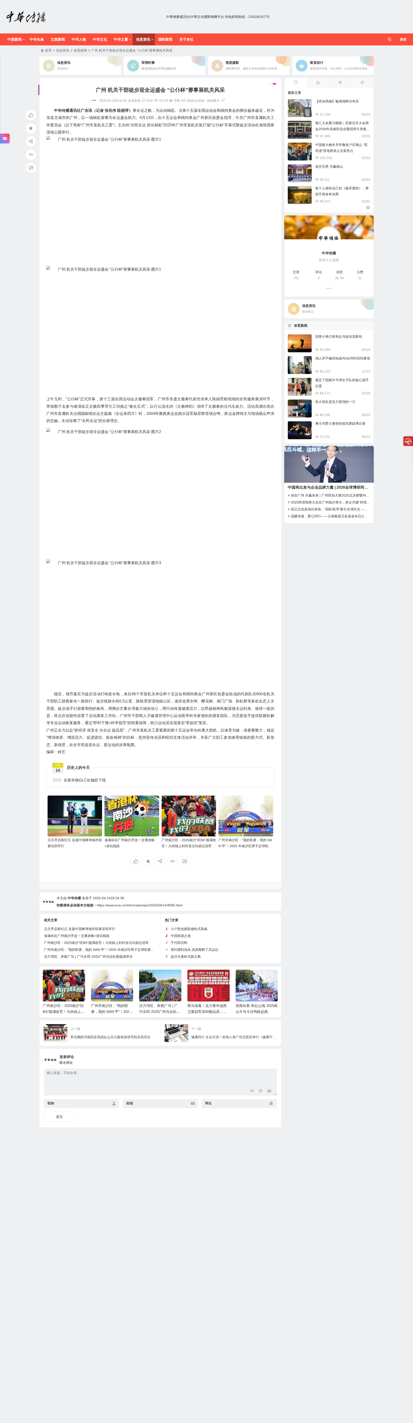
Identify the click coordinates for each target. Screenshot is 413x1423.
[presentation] (250, 977)
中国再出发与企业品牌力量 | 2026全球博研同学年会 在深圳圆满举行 (345, 487)
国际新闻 (165, 39)
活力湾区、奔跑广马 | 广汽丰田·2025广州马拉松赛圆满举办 (88, 956)
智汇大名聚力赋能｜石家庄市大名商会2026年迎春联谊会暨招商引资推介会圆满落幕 (342, 129)
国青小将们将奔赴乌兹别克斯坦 (338, 336)
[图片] (269, 1091)
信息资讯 (143, 39)
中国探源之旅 (181, 936)
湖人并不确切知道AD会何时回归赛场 (342, 358)
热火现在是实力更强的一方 (335, 402)
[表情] (261, 1091)
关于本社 (186, 39)
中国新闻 (14, 39)
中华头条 (37, 39)
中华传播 (74, 898)
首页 (48, 50)
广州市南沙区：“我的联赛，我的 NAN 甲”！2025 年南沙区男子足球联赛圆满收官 (245, 846)
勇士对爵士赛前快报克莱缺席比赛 (340, 423)
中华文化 (100, 39)
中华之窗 (121, 39)
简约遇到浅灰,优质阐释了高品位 (194, 950)
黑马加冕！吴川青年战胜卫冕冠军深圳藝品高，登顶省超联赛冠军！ (207, 1012)
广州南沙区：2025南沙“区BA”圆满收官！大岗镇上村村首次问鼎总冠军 (96, 943)
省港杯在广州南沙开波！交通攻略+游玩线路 (76, 936)
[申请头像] (272, 1058)
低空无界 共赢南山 (329, 166)
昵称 (51, 1103)
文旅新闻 (58, 39)
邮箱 (129, 1103)
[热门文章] (340, 82)
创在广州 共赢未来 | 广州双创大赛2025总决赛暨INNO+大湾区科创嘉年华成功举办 (352, 495)
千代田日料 (179, 943)
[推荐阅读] (362, 82)
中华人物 (79, 39)
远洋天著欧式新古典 (186, 956)
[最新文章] (295, 82)
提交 (59, 1116)
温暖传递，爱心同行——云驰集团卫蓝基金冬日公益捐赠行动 (336, 516)
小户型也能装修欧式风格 (189, 929)
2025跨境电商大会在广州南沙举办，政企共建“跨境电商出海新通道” (341, 502)
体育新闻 (80, 50)
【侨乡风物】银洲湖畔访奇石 (337, 101)
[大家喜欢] (318, 82)
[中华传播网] (26, 17)
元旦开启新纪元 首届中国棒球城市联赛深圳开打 (79, 929)
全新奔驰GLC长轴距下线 (79, 780)
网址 (208, 1103)
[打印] (171, 100)
